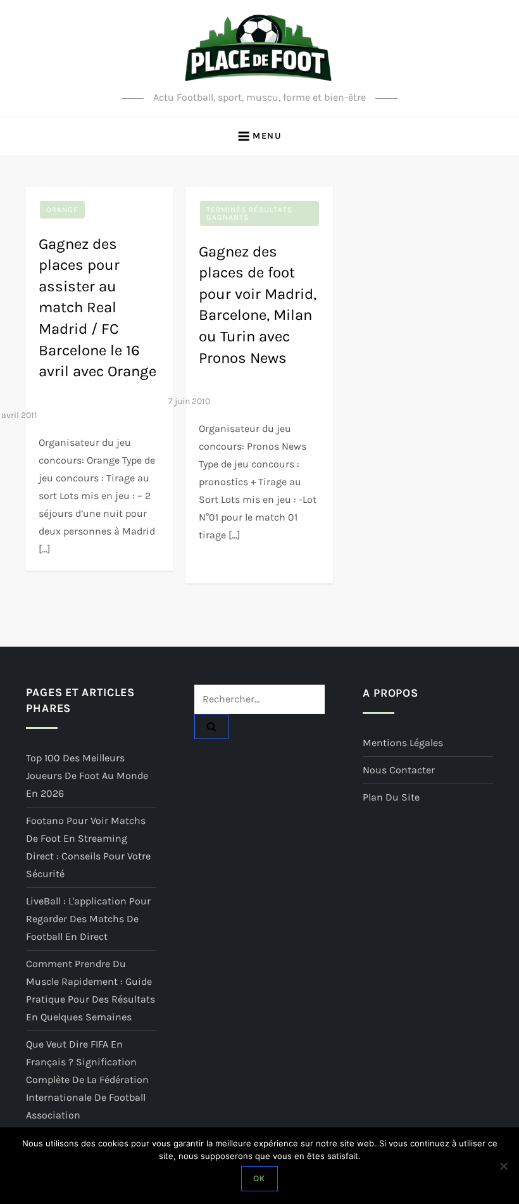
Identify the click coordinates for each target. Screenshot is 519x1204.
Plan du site (391, 797)
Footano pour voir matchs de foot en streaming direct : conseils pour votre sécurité (88, 847)
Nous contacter (399, 770)
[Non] (503, 1166)
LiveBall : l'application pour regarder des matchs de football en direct (88, 918)
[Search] (211, 726)
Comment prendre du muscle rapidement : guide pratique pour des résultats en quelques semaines (90, 990)
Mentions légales (403, 743)
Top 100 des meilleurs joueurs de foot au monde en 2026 (87, 775)
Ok (259, 1178)
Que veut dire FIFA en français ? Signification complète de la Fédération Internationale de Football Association (87, 1079)
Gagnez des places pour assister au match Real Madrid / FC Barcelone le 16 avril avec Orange (97, 308)
